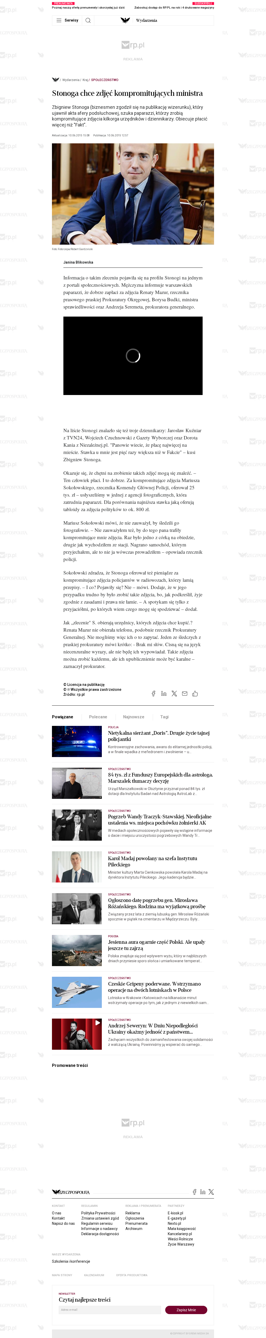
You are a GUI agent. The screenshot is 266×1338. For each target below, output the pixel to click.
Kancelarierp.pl (180, 1234)
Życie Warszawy (181, 1244)
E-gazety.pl (177, 1218)
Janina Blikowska (78, 262)
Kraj (85, 80)
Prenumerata (136, 1223)
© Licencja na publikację (84, 685)
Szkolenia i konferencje (71, 1261)
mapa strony (62, 1275)
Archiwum (133, 1229)
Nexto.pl (174, 1223)
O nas (56, 1213)
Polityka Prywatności (98, 1213)
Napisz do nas (63, 1223)
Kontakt (58, 1218)
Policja (113, 727)
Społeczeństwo (104, 80)
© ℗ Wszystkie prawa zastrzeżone (92, 689)
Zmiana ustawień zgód (100, 1218)
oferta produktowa (132, 1275)
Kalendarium (94, 1275)
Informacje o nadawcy (99, 1229)
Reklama (132, 1213)
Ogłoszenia (134, 1218)
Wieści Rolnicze (180, 1239)
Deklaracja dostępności (100, 1234)
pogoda (113, 936)
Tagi (164, 716)
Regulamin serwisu (96, 1223)
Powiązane (62, 716)
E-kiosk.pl (175, 1213)
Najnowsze (133, 716)
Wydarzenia (146, 20)
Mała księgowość (182, 1229)
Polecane (98, 716)
